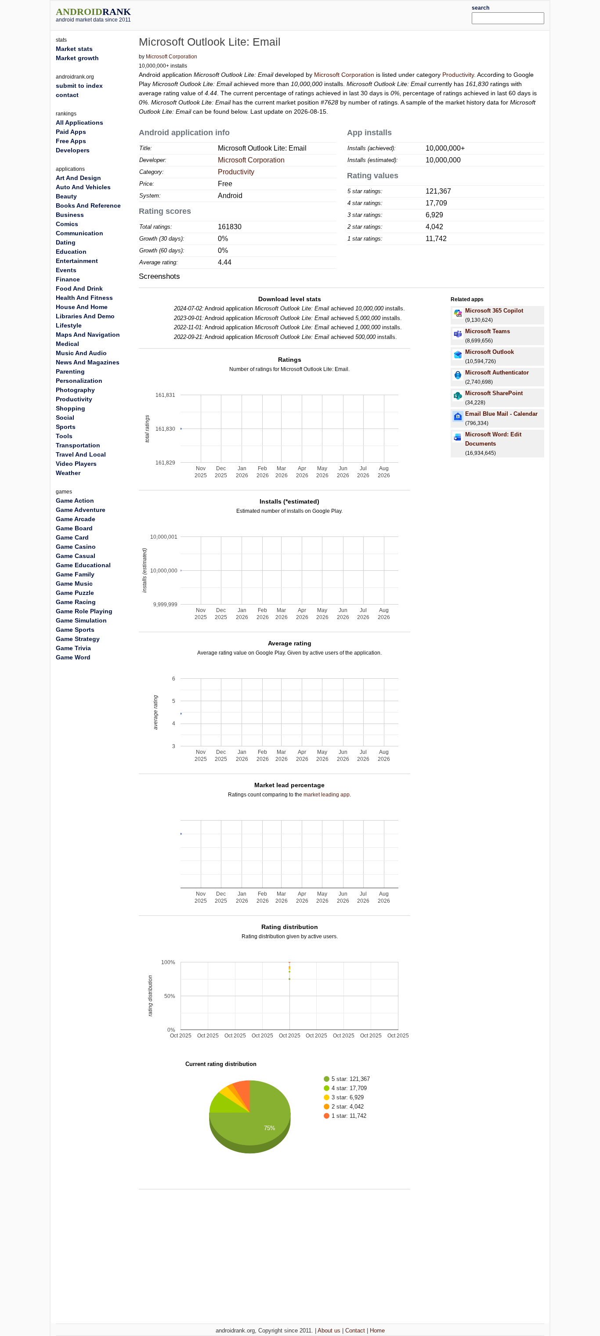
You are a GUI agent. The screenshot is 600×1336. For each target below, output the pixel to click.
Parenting (70, 371)
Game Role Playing (84, 611)
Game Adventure (80, 509)
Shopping (70, 408)
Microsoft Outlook (489, 352)
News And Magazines (87, 362)
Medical (67, 343)
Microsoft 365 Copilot (494, 310)
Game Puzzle (75, 592)
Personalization (79, 380)
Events (66, 270)
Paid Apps (71, 131)
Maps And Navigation (88, 334)
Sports (66, 426)
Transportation (78, 445)
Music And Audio (81, 353)
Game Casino (76, 546)
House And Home (82, 306)
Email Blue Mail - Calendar (501, 414)
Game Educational (83, 565)
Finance (68, 279)
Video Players (76, 463)
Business (70, 214)
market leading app (327, 795)
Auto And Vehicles (83, 187)
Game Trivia (73, 648)
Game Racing (76, 601)
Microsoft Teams (487, 331)
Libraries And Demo (85, 316)
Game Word (73, 657)
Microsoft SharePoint (494, 393)
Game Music (74, 583)
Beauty (66, 196)
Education (71, 251)
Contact (355, 1330)
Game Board (74, 528)
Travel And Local (81, 454)
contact (67, 94)
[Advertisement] (320, 14)
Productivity (458, 74)
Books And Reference (88, 205)
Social (65, 417)
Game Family (75, 574)
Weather (68, 472)
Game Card (72, 537)
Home (377, 1330)
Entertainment (77, 260)
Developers (73, 150)
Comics (67, 223)
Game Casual (75, 555)
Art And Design (78, 177)
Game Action (75, 500)
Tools (64, 435)
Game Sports (75, 629)
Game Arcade (75, 518)
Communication (79, 233)
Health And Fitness (84, 297)
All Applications (79, 122)
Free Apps (71, 140)
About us (329, 1330)
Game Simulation (81, 620)
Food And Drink (79, 288)
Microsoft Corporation (171, 57)
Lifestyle (69, 325)
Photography (75, 389)
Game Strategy (78, 638)
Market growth (77, 57)
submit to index (79, 85)
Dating (66, 242)
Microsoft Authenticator (497, 372)
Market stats (74, 48)
